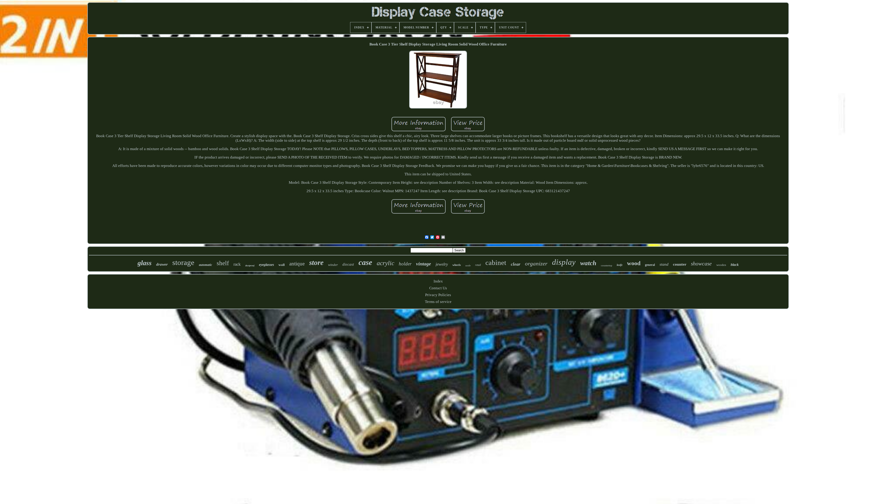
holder (405, 264)
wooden (721, 265)
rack (237, 264)
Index (438, 281)
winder (333, 265)
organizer (536, 263)
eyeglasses (266, 265)
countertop (606, 265)
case (365, 262)
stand (664, 264)
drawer (162, 264)
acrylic (385, 263)
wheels (456, 265)
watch (588, 263)
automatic (205, 265)
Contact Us (438, 288)
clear (515, 264)
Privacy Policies (438, 295)
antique (297, 264)
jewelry (442, 264)
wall (281, 265)
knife (619, 265)
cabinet (495, 263)
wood (633, 263)
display (564, 262)
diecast (348, 264)
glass (145, 263)
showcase (701, 264)
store (316, 262)
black (735, 265)
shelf (223, 263)
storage (183, 262)
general (650, 265)
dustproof (249, 265)
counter (679, 264)
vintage (423, 264)
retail (478, 265)
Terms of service (438, 302)
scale (468, 265)
